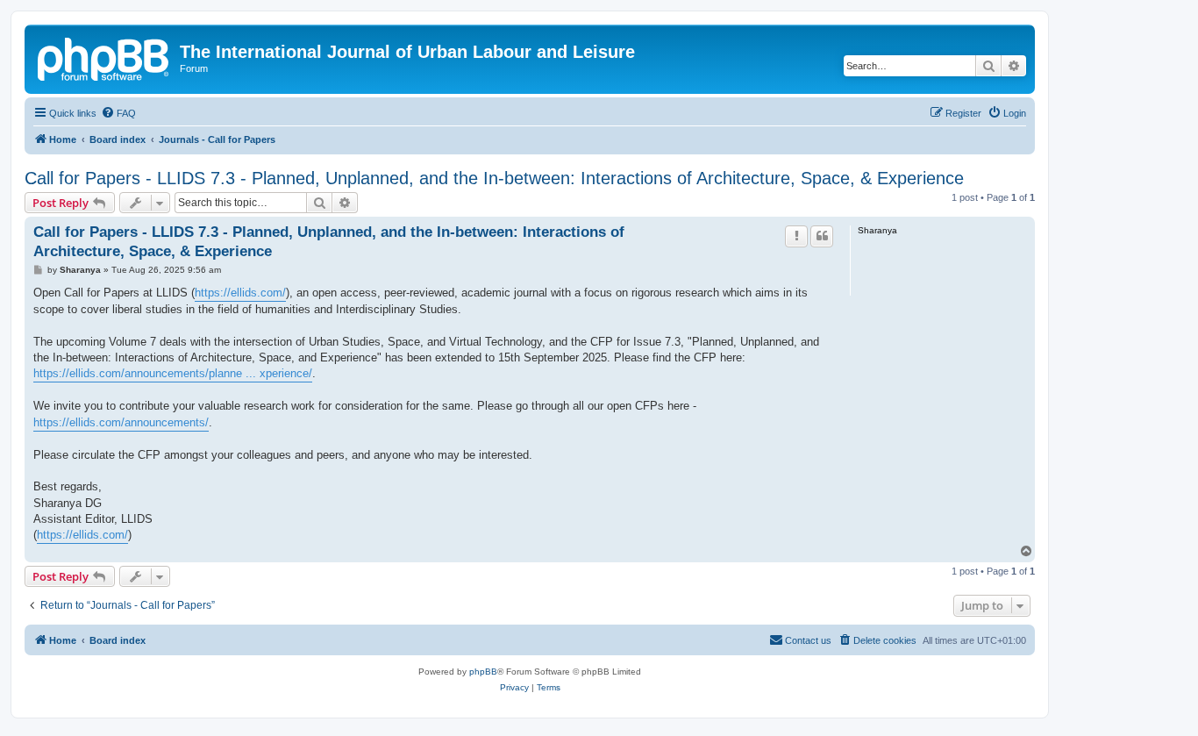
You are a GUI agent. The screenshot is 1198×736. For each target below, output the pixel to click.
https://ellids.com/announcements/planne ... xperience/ (172, 373)
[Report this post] (796, 236)
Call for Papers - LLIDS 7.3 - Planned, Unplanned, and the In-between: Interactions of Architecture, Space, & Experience (494, 178)
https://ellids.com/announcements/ (121, 422)
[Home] (104, 57)
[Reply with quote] (821, 236)
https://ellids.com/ (240, 292)
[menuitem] (118, 113)
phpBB (483, 671)
